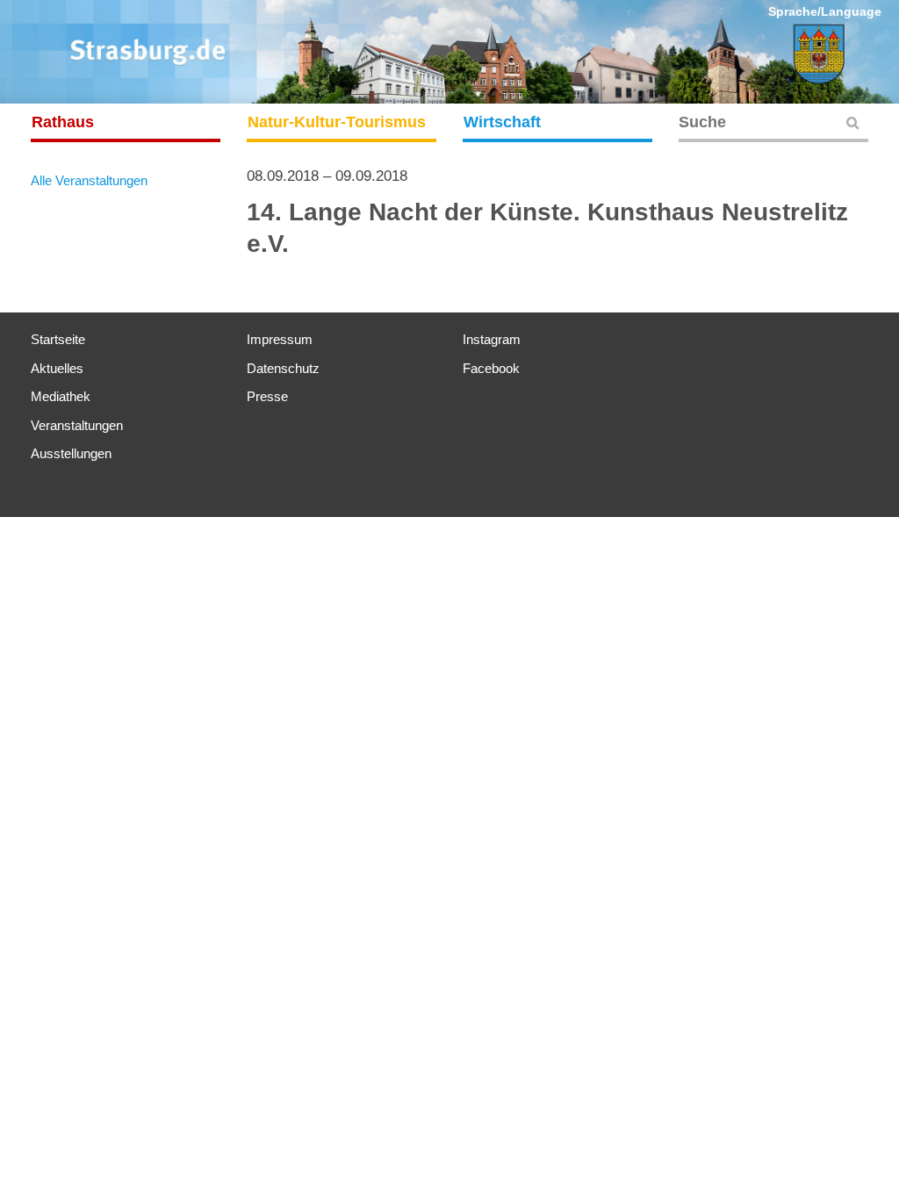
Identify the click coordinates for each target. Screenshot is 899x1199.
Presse (267, 396)
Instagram (492, 339)
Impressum (280, 339)
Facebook (491, 368)
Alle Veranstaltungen (89, 180)
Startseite (58, 339)
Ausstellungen (71, 453)
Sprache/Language (824, 11)
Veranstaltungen (77, 425)
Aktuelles (57, 368)
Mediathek (60, 396)
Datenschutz (283, 368)
